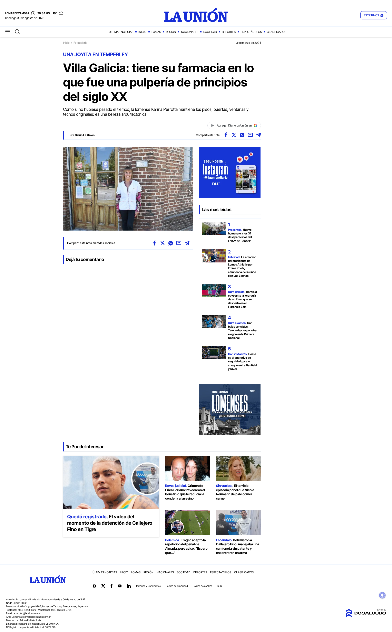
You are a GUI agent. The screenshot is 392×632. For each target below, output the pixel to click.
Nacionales (189, 32)
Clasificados (276, 32)
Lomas (156, 32)
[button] (373, 15)
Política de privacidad (177, 585)
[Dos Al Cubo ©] (365, 616)
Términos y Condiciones (148, 585)
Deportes (229, 32)
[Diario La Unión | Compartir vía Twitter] (234, 134)
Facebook (111, 586)
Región (171, 32)
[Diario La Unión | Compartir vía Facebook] (225, 134)
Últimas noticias (121, 32)
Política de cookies (202, 585)
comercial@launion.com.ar (37, 616)
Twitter (103, 586)
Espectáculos (251, 32)
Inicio (142, 32)
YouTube (120, 585)
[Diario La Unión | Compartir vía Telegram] (258, 134)
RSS (219, 585)
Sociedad (210, 32)
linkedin (128, 586)
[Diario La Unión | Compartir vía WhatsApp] (242, 134)
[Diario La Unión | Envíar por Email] (250, 134)
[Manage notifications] (382, 595)
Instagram (94, 586)
